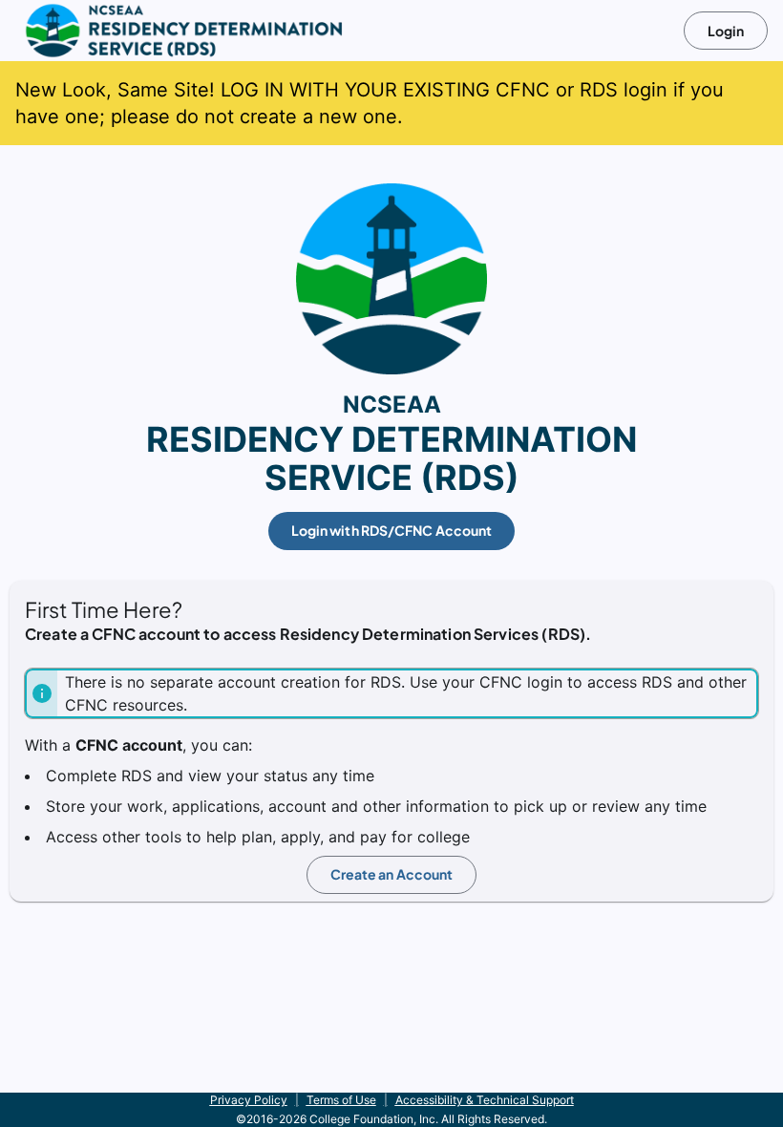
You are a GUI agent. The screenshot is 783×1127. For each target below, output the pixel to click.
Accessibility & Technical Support (484, 1100)
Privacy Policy (248, 1100)
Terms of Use (341, 1100)
